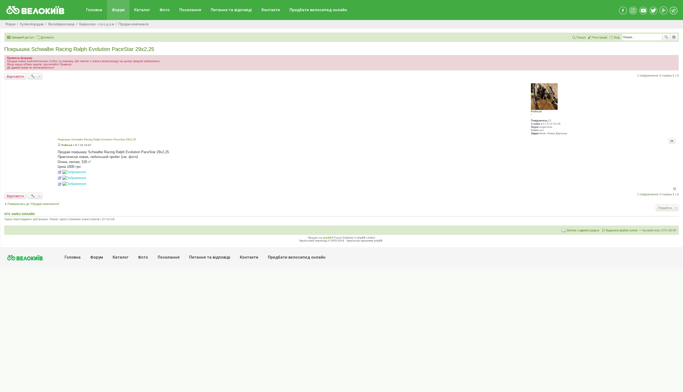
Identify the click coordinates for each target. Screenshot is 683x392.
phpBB (327, 237)
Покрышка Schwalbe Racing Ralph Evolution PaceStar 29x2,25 (79, 49)
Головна (94, 9)
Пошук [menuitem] (581, 37)
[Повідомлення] (59, 145)
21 (549, 120)
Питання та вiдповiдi (231, 9)
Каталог (142, 9)
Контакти (270, 9)
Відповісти (15, 76)
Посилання (190, 9)
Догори (674, 188)
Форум (118, 9)
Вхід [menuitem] (617, 37)
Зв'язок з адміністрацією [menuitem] (582, 230)
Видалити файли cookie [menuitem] (622, 230)
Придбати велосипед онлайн (318, 9)
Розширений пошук (673, 37)
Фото (165, 9)
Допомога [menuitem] (47, 37)
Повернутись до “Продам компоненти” (33, 203)
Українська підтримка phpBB (364, 240)
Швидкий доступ (23, 37)
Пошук (666, 37)
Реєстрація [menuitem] (599, 37)
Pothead (536, 111)
